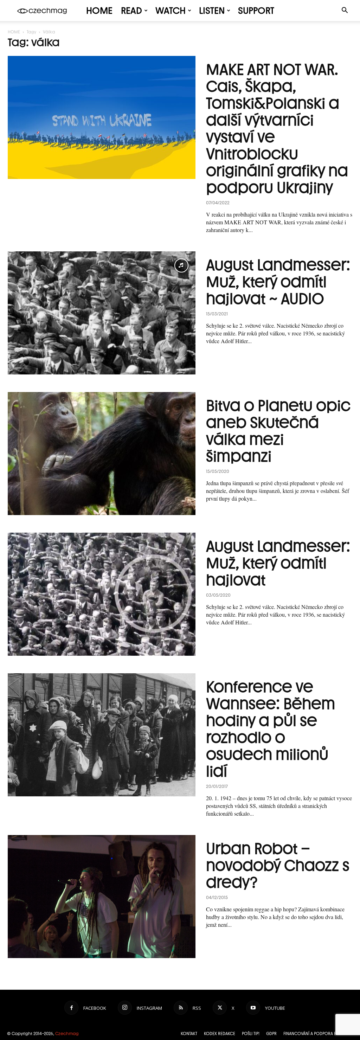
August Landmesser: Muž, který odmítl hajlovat (278, 563)
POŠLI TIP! (250, 1033)
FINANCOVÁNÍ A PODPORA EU (311, 1033)
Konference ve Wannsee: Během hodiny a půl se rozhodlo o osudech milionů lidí (270, 729)
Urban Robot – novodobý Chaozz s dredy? (277, 865)
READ (131, 10)
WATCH (170, 10)
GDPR (271, 1033)
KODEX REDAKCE (219, 1033)
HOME (99, 10)
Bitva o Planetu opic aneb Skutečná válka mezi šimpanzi (278, 431)
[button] (344, 11)
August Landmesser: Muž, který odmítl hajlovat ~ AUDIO (278, 282)
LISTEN (212, 10)
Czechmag (67, 1033)
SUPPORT (256, 10)
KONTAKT (189, 1033)
